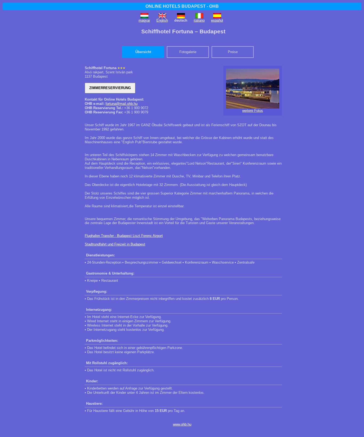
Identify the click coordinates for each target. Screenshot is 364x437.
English (162, 20)
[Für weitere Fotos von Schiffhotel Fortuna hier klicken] (252, 107)
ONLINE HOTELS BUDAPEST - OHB (182, 6)
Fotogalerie (187, 52)
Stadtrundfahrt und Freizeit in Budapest (115, 244)
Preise (233, 52)
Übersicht (143, 52)
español (217, 20)
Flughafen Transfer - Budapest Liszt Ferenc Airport (124, 236)
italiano (199, 20)
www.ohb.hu (182, 424)
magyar (144, 20)
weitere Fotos (252, 111)
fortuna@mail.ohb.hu (121, 104)
